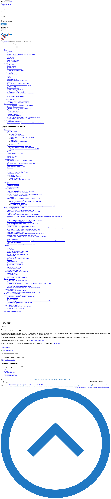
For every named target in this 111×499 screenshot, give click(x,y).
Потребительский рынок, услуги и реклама (19, 91)
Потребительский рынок (14, 303)
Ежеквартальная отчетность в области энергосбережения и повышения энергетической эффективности (36, 241)
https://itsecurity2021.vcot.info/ (39, 340)
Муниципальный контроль (14, 219)
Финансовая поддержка (13, 265)
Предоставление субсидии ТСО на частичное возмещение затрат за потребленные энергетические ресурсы (37, 227)
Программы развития (13, 55)
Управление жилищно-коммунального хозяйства (20, 210)
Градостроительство (12, 86)
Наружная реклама (12, 298)
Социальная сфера (12, 79)
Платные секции (15, 178)
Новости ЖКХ (11, 208)
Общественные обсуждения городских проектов (20, 105)
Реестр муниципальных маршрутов (17, 277)
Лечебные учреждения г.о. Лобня (16, 166)
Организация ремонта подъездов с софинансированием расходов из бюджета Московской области (34, 216)
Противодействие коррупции (15, 107)
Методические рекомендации (18, 204)
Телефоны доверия (12, 61)
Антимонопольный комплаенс (15, 96)
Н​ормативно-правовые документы (16, 290)
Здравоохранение (12, 74)
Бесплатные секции (15, 176)
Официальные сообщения (14, 121)
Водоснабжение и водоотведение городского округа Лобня (23, 223)
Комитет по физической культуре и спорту (19, 170)
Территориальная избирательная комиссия (19, 110)
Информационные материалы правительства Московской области (25, 123)
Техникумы (13, 140)
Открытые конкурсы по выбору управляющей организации (23, 230)
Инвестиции (10, 249)
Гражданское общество (10, 104)
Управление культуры (13, 184)
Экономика (10, 82)
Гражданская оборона (13, 88)
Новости (9, 248)
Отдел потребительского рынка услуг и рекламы (20, 296)
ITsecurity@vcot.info (58, 343)
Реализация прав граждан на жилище (17, 192)
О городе (9, 51)
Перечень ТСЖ (11, 213)
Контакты (10, 168)
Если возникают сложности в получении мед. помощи (22, 163)
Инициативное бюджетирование (16, 92)
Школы (12, 138)
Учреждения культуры (13, 185)
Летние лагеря (14, 144)
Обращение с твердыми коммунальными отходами (21, 244)
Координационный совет (14, 268)
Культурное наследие (13, 187)
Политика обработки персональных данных (19, 118)
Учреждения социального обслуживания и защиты (21, 191)
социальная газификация (14, 242)
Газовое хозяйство (12, 225)
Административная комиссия (15, 89)
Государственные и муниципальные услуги (19, 85)
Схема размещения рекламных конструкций (19, 302)
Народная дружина (12, 114)
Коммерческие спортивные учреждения (21, 179)
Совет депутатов (11, 66)
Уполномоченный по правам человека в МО (19, 108)
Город (5, 50)
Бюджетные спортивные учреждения (17, 172)
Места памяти (11, 58)
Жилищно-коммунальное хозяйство (17, 80)
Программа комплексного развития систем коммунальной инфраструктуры (28, 236)
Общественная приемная (14, 115)
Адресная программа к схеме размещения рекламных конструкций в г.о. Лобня (29, 301)
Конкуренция (11, 255)
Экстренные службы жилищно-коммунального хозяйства (23, 214)
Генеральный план (12, 282)
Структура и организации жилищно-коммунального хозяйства (24, 220)
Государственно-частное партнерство (17, 254)
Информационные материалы (15, 308)
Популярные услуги (12, 274)
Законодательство (12, 261)
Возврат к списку (5, 347)
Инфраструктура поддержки (15, 264)
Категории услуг (11, 273)
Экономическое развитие (14, 246)
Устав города (10, 53)
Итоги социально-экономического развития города (21, 54)
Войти (3, 5)
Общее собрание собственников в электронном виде (21, 235)
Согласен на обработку (101, 385)
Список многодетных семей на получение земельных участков (24, 194)
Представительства (9, 99)
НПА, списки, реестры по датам (19, 195)
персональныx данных (105, 385)
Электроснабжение (12, 238)
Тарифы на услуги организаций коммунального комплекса (23, 229)
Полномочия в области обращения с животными (20, 93)
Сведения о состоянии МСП (15, 263)
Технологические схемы (14, 276)
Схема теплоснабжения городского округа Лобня (21, 226)
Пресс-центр (7, 120)
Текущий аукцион (12, 299)
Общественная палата (13, 111)
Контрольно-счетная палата (14, 69)
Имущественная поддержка (14, 267)
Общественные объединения (15, 112)
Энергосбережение (12, 239)
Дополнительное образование (18, 141)
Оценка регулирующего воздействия (17, 251)
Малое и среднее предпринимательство (18, 83)
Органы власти (8, 63)
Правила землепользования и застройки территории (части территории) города (29, 283)
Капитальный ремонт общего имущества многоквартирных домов (25, 233)
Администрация (11, 67)
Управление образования (14, 132)
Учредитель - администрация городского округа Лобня (98, 387)
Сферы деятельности (9, 372)
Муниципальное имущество (15, 252)
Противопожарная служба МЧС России (18, 102)
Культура (9, 77)
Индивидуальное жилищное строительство (19, 284)
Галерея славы (11, 57)
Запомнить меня (7, 21)
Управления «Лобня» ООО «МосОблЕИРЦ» (19, 222)
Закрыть (3, 28)
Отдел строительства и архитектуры (17, 280)
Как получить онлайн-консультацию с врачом (20, 160)
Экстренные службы (13, 60)
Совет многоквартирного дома (15, 232)
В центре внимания (12, 131)
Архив (12, 197)
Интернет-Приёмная (6, 31)
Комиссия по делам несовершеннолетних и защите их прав (23, 198)
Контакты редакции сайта (80, 387)
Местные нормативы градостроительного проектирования (23, 287)
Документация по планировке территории (19, 286)
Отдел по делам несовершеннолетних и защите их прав (25, 201)
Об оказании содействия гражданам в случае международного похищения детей (32, 206)
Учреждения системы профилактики (20, 200)
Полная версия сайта (6, 4)
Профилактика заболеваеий (15, 165)
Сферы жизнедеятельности (11, 72)
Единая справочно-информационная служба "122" (21, 162)
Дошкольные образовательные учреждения (22, 137)
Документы (10, 181)
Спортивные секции (13, 175)
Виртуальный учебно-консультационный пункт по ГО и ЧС (23, 292)
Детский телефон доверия (17, 203)
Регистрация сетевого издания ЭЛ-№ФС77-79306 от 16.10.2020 (27, 384)
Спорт (9, 76)
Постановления (11, 217)
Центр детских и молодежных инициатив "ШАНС (24, 149)
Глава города (10, 64)
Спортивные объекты (13, 173)
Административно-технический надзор (18, 101)
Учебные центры (15, 143)
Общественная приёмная (14, 270)
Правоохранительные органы (15, 70)
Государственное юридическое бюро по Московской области (24, 117)
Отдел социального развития (15, 189)
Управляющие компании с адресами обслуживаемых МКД (23, 211)
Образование (10, 73)
